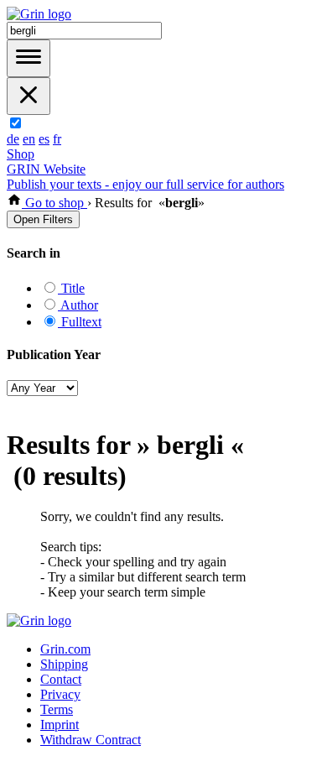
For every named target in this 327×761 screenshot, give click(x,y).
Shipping (64, 664)
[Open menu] (28, 58)
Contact (60, 679)
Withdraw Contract (90, 739)
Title (71, 288)
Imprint (59, 724)
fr (57, 139)
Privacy (60, 694)
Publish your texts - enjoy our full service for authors (145, 184)
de (13, 139)
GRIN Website (46, 169)
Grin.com (65, 649)
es (44, 139)
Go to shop (54, 202)
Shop (20, 154)
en (29, 139)
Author (78, 305)
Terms (56, 709)
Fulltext (79, 322)
